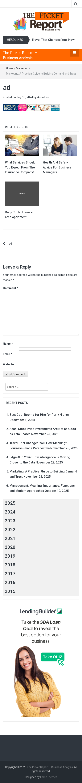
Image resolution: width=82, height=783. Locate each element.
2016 (10, 582)
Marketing (22, 68)
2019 (10, 556)
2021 (10, 538)
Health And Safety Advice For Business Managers (57, 167)
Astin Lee (43, 97)
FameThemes (48, 777)
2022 (10, 529)
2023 (10, 520)
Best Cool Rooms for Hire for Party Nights (39, 415)
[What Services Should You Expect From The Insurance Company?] (22, 145)
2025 (10, 503)
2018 (10, 565)
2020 (10, 547)
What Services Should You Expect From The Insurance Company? (20, 167)
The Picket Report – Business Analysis (50, 767)
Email (7, 354)
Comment (10, 288)
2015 (10, 591)
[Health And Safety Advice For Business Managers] (60, 145)
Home (9, 68)
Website (8, 364)
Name (8, 343)
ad (10, 243)
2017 (10, 573)
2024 (10, 512)
